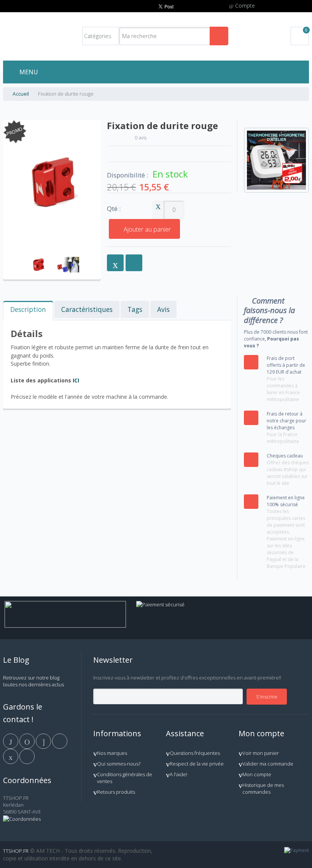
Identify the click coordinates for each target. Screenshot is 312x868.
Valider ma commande (267, 763)
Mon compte (256, 774)
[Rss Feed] (27, 755)
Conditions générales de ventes (124, 778)
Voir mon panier (260, 753)
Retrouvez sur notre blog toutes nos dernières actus (33, 681)
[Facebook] (11, 740)
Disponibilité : (127, 175)
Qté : (114, 209)
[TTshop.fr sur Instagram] (59, 740)
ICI (76, 380)
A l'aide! (178, 774)
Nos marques (112, 753)
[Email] (11, 755)
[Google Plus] (44, 740)
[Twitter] (27, 740)
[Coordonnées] (22, 818)
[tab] (28, 310)
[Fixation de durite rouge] (38, 253)
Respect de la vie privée (197, 763)
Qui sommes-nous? (118, 763)
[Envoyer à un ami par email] (115, 262)
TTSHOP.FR (16, 850)
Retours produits (116, 791)
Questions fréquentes (195, 753)
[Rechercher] (219, 36)
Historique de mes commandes (263, 788)
